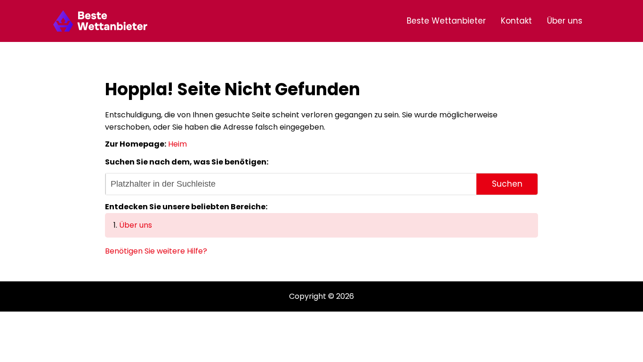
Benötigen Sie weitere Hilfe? (156, 251)
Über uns (564, 20)
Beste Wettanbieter (446, 20)
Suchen (507, 183)
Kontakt (516, 20)
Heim (177, 144)
